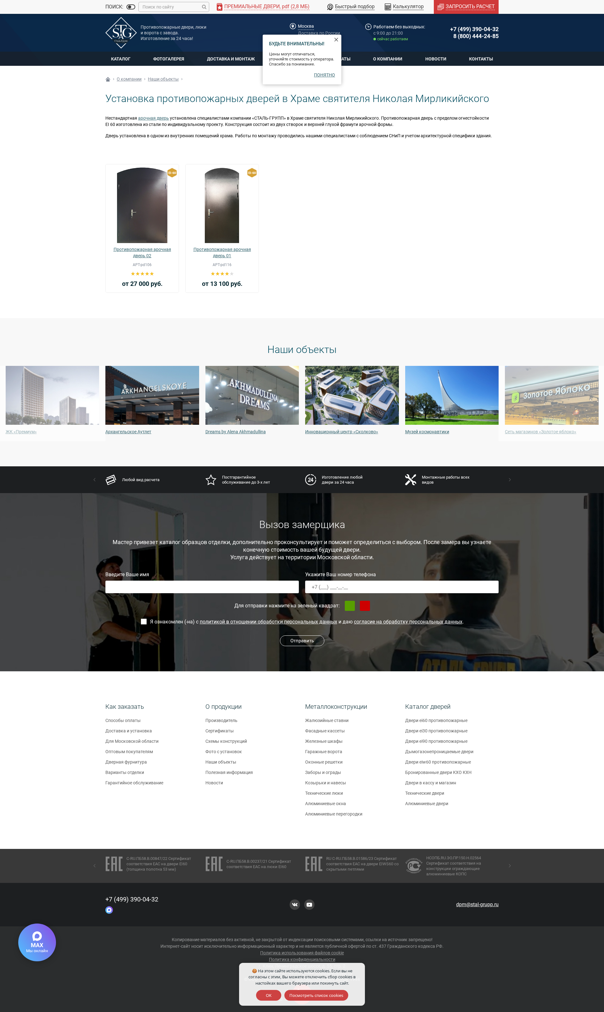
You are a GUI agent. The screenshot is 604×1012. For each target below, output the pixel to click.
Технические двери (424, 793)
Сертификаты (219, 730)
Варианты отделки (124, 772)
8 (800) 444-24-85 (476, 36)
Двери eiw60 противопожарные (438, 762)
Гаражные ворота (323, 751)
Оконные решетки (324, 762)
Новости (435, 58)
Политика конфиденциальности (302, 959)
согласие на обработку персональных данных (408, 622)
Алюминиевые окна (325, 803)
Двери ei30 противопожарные (436, 730)
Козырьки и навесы (325, 782)
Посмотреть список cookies (316, 995)
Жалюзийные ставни (327, 720)
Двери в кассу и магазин (430, 782)
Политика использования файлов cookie (302, 952)
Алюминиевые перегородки (333, 813)
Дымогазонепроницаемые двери (439, 751)
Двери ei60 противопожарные (436, 720)
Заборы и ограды (323, 772)
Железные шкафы (324, 741)
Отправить (302, 641)
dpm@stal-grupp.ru (477, 904)
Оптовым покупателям (129, 751)
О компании (387, 58)
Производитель (221, 720)
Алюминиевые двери (426, 803)
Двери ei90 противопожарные (436, 741)
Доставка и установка (128, 730)
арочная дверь (153, 118)
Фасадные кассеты (325, 730)
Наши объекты (220, 762)
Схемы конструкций (226, 741)
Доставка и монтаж (231, 58)
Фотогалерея (168, 58)
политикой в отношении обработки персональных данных (268, 622)
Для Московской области (132, 741)
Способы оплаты (123, 720)
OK (268, 995)
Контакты (481, 58)
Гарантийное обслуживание (134, 782)
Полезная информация (229, 772)
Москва (306, 26)
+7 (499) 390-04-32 (474, 29)
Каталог (121, 58)
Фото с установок (223, 751)
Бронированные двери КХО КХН (438, 772)
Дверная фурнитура (126, 762)
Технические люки (324, 793)
